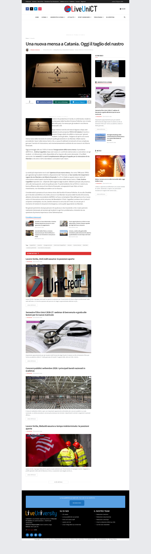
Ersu (60, 50)
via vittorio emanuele (44, 248)
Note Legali (30, 530)
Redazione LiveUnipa (102, 519)
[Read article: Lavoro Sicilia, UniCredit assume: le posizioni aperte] (58, 280)
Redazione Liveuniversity (103, 517)
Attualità (71, 17)
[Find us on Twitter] (31, 8)
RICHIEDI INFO (77, 503)
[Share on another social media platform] (89, 102)
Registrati (83, 1)
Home (37, 17)
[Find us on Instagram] (40, 8)
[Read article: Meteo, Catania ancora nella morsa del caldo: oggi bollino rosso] (110, 166)
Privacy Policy (113, 539)
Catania (44, 17)
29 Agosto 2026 (40, 227)
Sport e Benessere (84, 17)
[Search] (124, 17)
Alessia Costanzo (35, 50)
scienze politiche (31, 248)
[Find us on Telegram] (35, 8)
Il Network (28, 1)
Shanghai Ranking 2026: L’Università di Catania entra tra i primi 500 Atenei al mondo (115, 137)
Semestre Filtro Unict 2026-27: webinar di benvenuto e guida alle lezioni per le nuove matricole (56, 313)
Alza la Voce (40, 1)
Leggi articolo (32, 305)
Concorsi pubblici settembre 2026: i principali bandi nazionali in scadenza (55, 369)
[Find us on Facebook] (27, 8)
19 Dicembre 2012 (47, 50)
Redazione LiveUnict (102, 514)
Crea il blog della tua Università (71, 524)
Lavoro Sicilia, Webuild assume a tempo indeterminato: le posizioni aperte (57, 427)
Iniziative (34, 1)
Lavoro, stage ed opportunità (35, 266)
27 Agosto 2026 (112, 142)
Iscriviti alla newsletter (103, 524)
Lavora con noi (66, 522)
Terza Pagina (98, 17)
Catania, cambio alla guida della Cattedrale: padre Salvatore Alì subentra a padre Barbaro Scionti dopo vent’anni (80, 232)
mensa (69, 245)
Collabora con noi (64, 1)
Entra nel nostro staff (68, 519)
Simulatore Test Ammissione (51, 1)
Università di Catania (57, 17)
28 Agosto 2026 (74, 227)
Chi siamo (65, 514)
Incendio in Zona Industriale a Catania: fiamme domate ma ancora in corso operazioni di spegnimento (45, 223)
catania (40, 245)
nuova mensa (77, 245)
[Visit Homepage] (80, 9)
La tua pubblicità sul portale (70, 517)
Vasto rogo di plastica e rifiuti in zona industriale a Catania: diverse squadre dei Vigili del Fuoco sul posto (79, 223)
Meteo (98, 157)
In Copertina (110, 17)
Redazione (29, 261)
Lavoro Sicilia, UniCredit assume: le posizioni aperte (50, 258)
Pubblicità (72, 1)
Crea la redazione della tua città (105, 522)
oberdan (85, 245)
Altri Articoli (58, 482)
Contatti (78, 1)
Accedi (123, 9)
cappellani (33, 245)
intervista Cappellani (60, 245)
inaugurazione (48, 245)
